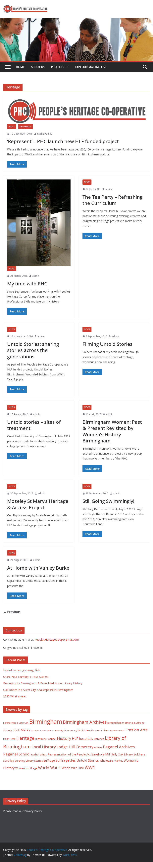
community (56, 730)
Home (20, 67)
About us (38, 67)
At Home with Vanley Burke (38, 567)
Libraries (99, 739)
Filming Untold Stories (107, 344)
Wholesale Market (111, 760)
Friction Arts (136, 730)
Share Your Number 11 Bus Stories (25, 677)
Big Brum (23, 722)
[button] (66, 67)
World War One (73, 768)
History (64, 738)
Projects (57, 67)
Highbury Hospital (45, 739)
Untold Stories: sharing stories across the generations (33, 350)
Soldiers (139, 754)
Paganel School (16, 753)
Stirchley (8, 760)
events (98, 730)
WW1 (90, 767)
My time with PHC (27, 283)
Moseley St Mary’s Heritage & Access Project (37, 504)
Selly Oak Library (122, 754)
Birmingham (45, 721)
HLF (75, 738)
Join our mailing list (91, 67)
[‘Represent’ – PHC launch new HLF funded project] (76, 111)
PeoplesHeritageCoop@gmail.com (56, 639)
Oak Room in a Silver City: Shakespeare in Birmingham (38, 690)
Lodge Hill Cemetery (75, 747)
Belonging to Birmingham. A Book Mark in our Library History (42, 683)
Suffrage (49, 760)
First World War (116, 730)
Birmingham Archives (85, 722)
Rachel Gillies (44, 133)
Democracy (70, 730)
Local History (43, 747)
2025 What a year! (14, 696)
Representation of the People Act (69, 754)
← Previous (12, 612)
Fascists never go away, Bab (21, 670)
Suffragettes (66, 760)
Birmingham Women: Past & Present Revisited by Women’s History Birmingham (112, 431)
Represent (25, 126)
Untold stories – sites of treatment (34, 425)
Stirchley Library (24, 760)
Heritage (25, 738)
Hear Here (9, 739)
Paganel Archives (119, 747)
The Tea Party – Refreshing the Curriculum (112, 200)
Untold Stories (87, 760)
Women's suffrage (26, 768)
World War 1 (49, 767)
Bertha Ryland (10, 722)
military (98, 747)
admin (35, 275)
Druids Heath (86, 730)
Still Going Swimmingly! (108, 501)
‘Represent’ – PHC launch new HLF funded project (63, 141)
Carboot (35, 730)
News (12, 126)
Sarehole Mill (101, 754)
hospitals (86, 738)
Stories (38, 760)
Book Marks (21, 730)
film (105, 730)
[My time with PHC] (39, 222)
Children (44, 730)
